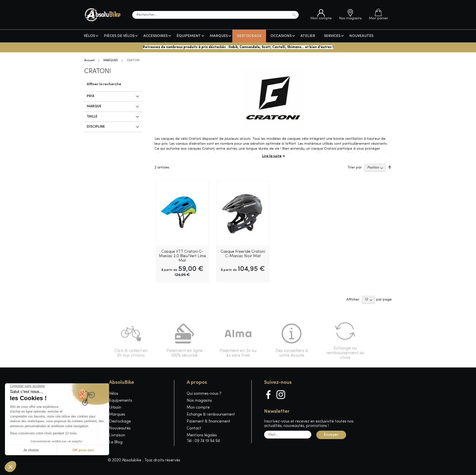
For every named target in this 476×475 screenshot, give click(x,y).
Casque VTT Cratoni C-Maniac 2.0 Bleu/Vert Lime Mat (182, 256)
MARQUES (110, 60)
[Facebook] (268, 394)
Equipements (120, 401)
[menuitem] (89, 36)
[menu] (238, 36)
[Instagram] (280, 394)
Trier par (355, 167)
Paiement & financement (208, 421)
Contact (194, 428)
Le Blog (115, 442)
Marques (117, 415)
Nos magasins (199, 401)
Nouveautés (120, 428)
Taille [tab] (92, 116)
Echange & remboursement (211, 415)
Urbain (115, 408)
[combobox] (215, 15)
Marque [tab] (94, 106)
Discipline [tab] (96, 127)
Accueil (89, 60)
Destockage (120, 421)
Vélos (113, 394)
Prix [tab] (90, 96)
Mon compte (198, 408)
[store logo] (102, 14)
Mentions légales (202, 435)
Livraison (117, 435)
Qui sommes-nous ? (204, 394)
